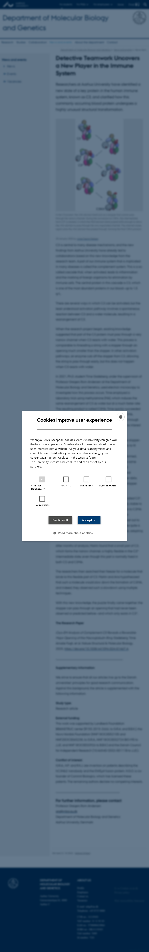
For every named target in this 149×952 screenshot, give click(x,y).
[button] (74, 533)
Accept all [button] (89, 520)
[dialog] (74, 476)
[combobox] (120, 417)
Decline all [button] (60, 520)
